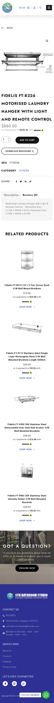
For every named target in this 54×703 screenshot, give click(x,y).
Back (9, 28)
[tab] (11, 194)
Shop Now (25, 307)
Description (11, 195)
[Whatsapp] (23, 683)
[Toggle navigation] (49, 7)
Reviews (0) (30, 195)
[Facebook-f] (5, 683)
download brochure (19, 151)
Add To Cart (27, 140)
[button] (27, 568)
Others (24, 171)
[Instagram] (14, 683)
